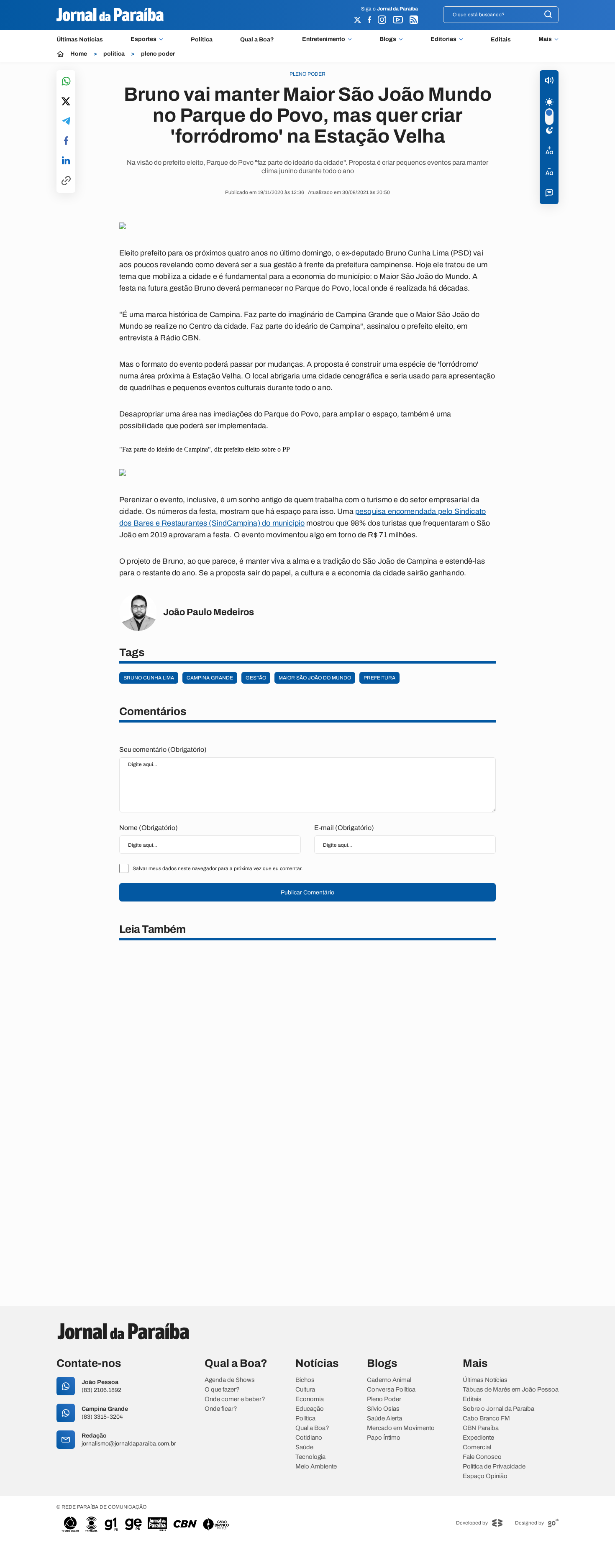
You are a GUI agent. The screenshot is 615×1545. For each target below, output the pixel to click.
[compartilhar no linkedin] (66, 161)
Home (78, 54)
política (114, 54)
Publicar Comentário (307, 892)
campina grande (210, 678)
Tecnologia (310, 1457)
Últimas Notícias (79, 39)
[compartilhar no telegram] (66, 121)
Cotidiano (308, 1438)
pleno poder (158, 54)
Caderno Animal (389, 1380)
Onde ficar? (221, 1409)
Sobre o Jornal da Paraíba (498, 1409)
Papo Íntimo (383, 1438)
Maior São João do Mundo (315, 678)
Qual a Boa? (257, 39)
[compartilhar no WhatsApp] (66, 82)
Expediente (478, 1438)
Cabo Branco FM (486, 1418)
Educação (309, 1409)
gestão (256, 678)
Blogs (387, 39)
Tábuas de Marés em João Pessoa (511, 1390)
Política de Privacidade (494, 1466)
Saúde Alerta (384, 1418)
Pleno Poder (384, 1399)
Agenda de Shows (230, 1380)
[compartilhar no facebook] (66, 141)
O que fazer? (222, 1390)
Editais (501, 39)
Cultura (305, 1390)
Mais (545, 39)
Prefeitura (379, 678)
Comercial (477, 1447)
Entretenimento (323, 39)
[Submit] (548, 14)
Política (202, 39)
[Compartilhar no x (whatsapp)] (66, 102)
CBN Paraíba (481, 1428)
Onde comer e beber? (235, 1399)
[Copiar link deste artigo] (66, 181)
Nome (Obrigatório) (148, 827)
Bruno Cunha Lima (148, 678)
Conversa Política (391, 1390)
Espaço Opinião (485, 1476)
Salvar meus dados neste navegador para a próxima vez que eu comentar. (217, 868)
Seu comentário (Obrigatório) (163, 749)
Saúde (304, 1447)
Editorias (443, 39)
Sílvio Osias (383, 1409)
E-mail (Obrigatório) (344, 827)
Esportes (143, 39)
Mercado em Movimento (401, 1428)
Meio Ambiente (316, 1466)
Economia (309, 1399)
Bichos (305, 1380)
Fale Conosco (482, 1457)
